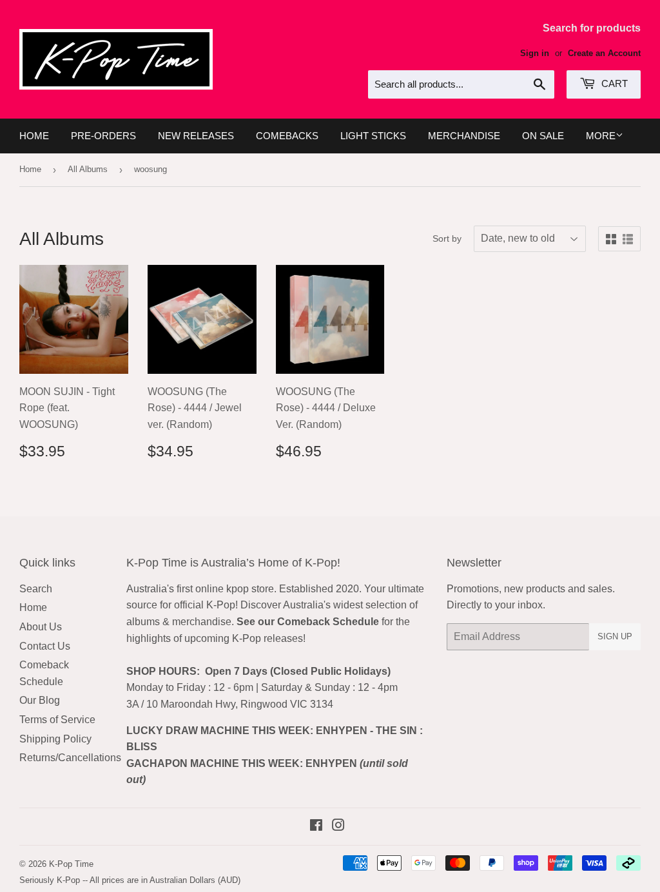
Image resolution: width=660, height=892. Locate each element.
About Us (40, 626)
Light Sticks (373, 135)
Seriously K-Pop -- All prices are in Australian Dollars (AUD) (129, 880)
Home (34, 135)
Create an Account (604, 53)
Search (35, 588)
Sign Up (614, 636)
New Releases (196, 135)
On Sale (543, 135)
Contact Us (44, 646)
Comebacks (287, 135)
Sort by (446, 238)
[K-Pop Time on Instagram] (338, 826)
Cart (613, 83)
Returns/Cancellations (70, 757)
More (601, 135)
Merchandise (464, 135)
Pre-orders (103, 135)
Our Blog (39, 700)
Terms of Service (57, 719)
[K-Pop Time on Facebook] (316, 826)
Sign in (534, 53)
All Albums (88, 169)
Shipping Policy (55, 738)
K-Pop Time (71, 864)
